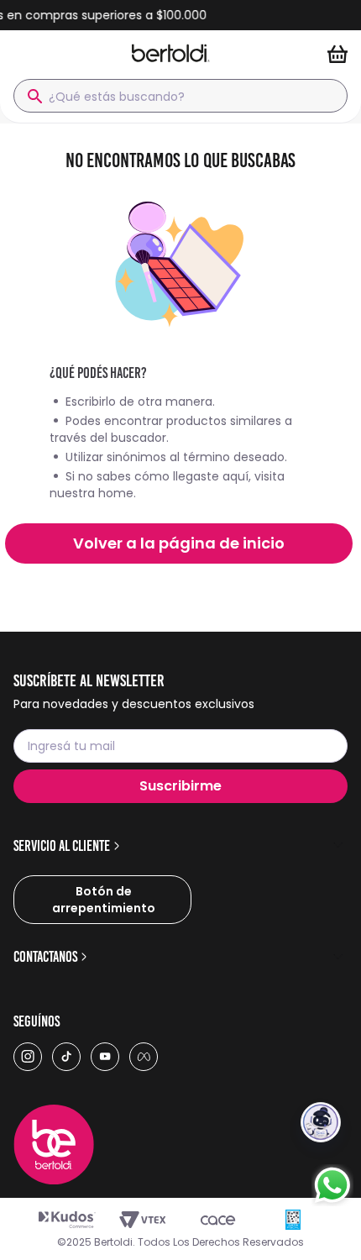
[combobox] (180, 96)
